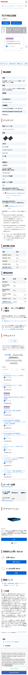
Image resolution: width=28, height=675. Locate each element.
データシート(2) (17, 354)
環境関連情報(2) (13, 357)
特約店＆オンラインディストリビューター (15, 322)
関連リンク (19, 63)
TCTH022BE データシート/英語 (13, 385)
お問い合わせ (12, 63)
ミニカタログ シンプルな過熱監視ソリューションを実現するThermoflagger (14, 459)
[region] (14, 662)
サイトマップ (23, 632)
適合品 (7, 597)
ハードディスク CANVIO (12, 642)
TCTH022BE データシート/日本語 (13, 375)
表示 (3, 179)
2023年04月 (8, 380)
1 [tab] (12, 543)
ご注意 (25, 63)
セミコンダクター (10, 6)
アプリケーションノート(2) (13, 360)
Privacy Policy (8, 665)
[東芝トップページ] (4, 1)
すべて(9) (8, 354)
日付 (22, 369)
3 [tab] (15, 543)
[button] (26, 1)
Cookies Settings (14, 668)
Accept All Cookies (14, 672)
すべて (4, 30)
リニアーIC (20, 6)
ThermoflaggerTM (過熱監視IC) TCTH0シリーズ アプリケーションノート (14, 435)
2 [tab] (14, 543)
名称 (3, 366)
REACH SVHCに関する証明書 (12, 410)
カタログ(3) (13, 363)
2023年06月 (8, 477)
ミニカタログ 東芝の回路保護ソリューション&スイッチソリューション (14, 471)
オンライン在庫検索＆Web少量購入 (14, 329)
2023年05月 (8, 441)
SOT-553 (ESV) (9, 129)
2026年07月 (7, 452)
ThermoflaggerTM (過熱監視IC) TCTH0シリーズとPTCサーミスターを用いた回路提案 (14, 422)
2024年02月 (8, 428)
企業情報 (7, 645)
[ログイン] (25, 624)
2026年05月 (8, 465)
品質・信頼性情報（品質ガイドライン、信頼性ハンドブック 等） (15, 584)
